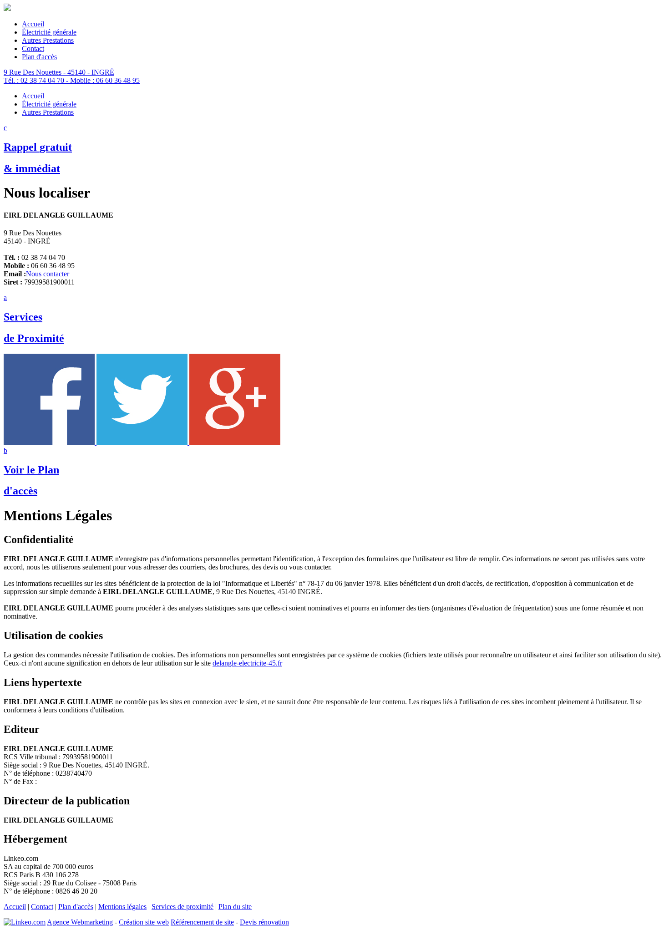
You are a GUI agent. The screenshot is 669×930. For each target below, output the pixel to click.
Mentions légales (122, 906)
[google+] (234, 442)
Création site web (144, 922)
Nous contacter (47, 274)
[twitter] (142, 442)
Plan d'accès (75, 906)
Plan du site (235, 906)
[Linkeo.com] (25, 922)
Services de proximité (182, 906)
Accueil (15, 906)
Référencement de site (202, 922)
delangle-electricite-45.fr (247, 663)
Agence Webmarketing (80, 922)
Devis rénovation (264, 922)
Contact (42, 906)
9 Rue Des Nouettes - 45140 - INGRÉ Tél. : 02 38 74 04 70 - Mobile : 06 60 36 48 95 (72, 76)
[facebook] (50, 442)
